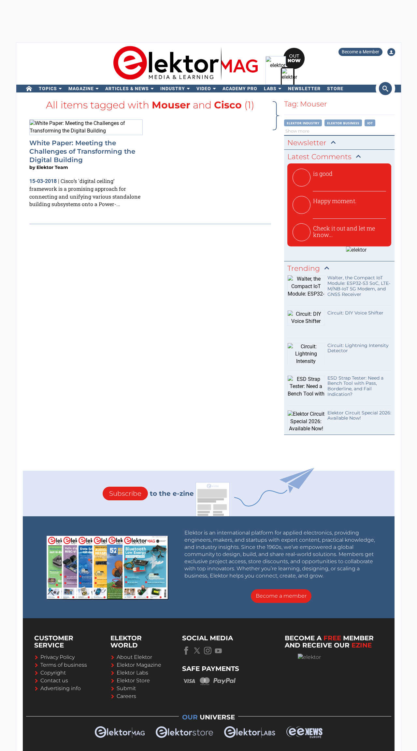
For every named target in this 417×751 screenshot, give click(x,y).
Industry (172, 88)
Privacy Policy (57, 657)
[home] (29, 88)
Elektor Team (52, 167)
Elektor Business (343, 123)
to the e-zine (151, 493)
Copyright (53, 673)
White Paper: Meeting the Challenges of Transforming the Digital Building (82, 151)
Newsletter (304, 88)
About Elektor (134, 657)
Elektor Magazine (139, 665)
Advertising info (60, 688)
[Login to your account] (391, 52)
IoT (370, 123)
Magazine (81, 88)
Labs (270, 88)
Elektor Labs (132, 673)
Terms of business (63, 665)
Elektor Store (133, 680)
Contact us (54, 680)
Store (335, 88)
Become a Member (360, 51)
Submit (126, 688)
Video (203, 88)
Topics (48, 88)
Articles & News (127, 88)
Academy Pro (240, 88)
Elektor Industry (303, 123)
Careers (126, 696)
